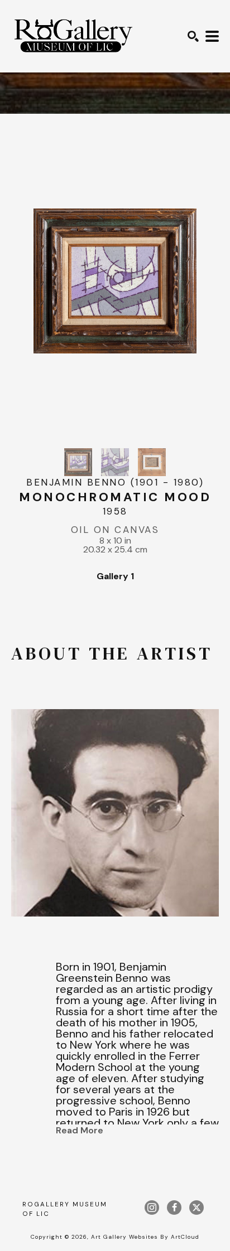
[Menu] (212, 36)
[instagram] (152, 1207)
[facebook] (174, 1207)
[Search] (193, 36)
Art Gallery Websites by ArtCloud (145, 1236)
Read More (79, 1130)
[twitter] (196, 1207)
